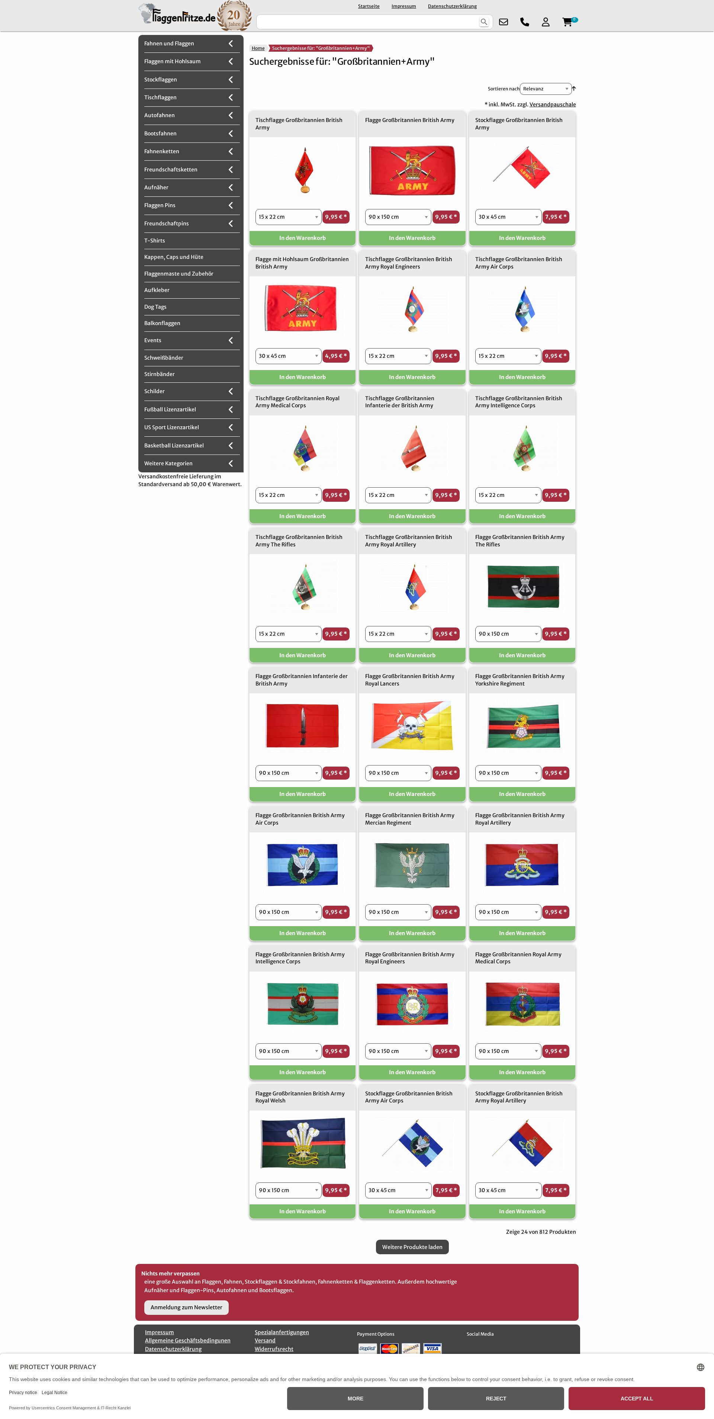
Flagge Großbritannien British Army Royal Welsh (300, 1097)
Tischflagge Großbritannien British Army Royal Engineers (408, 263)
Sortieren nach (504, 89)
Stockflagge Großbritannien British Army (519, 124)
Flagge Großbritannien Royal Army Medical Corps (518, 958)
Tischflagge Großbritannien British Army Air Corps (518, 263)
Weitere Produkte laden (412, 1247)
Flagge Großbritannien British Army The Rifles (520, 541)
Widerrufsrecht (274, 1349)
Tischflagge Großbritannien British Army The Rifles (298, 541)
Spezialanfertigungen (282, 1332)
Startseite (369, 6)
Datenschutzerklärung (452, 6)
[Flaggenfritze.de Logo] (175, 15)
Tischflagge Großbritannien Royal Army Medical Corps (297, 402)
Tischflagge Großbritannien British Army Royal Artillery (408, 541)
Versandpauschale (553, 104)
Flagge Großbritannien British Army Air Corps (300, 819)
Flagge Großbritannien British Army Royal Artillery (520, 819)
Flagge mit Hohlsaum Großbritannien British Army (302, 263)
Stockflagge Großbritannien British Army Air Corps (409, 1097)
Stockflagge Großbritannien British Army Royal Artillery (519, 1097)
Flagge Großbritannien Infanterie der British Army (301, 680)
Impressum (404, 6)
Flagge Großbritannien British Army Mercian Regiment (409, 819)
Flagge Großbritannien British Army (409, 120)
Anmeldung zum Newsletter (186, 1307)
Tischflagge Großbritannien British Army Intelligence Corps (518, 402)
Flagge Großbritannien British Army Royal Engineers (409, 958)
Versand (265, 1340)
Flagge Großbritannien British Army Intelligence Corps (300, 958)
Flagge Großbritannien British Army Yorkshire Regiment (520, 680)
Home (258, 48)
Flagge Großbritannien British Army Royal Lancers (409, 680)
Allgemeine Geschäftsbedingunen (188, 1340)
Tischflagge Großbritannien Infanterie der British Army (399, 402)
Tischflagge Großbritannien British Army (298, 124)
